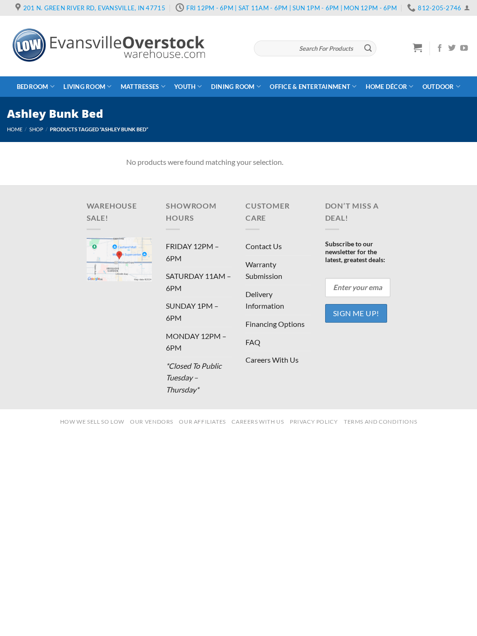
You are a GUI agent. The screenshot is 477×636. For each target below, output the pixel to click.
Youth (185, 86)
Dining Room (233, 86)
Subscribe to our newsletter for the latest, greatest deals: (355, 252)
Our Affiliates (202, 421)
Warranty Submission (263, 270)
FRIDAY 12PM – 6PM (192, 252)
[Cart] (417, 47)
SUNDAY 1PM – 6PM (192, 311)
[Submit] (368, 48)
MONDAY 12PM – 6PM (196, 342)
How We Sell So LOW (92, 421)
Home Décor (387, 86)
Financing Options (275, 323)
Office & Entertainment (310, 86)
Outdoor (438, 86)
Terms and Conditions (380, 421)
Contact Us (263, 246)
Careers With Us (272, 359)
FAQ (252, 342)
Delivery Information (264, 300)
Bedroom (32, 86)
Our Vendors (151, 421)
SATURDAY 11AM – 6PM (198, 281)
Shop (36, 129)
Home (14, 129)
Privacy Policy (314, 421)
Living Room (84, 86)
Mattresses (140, 86)
